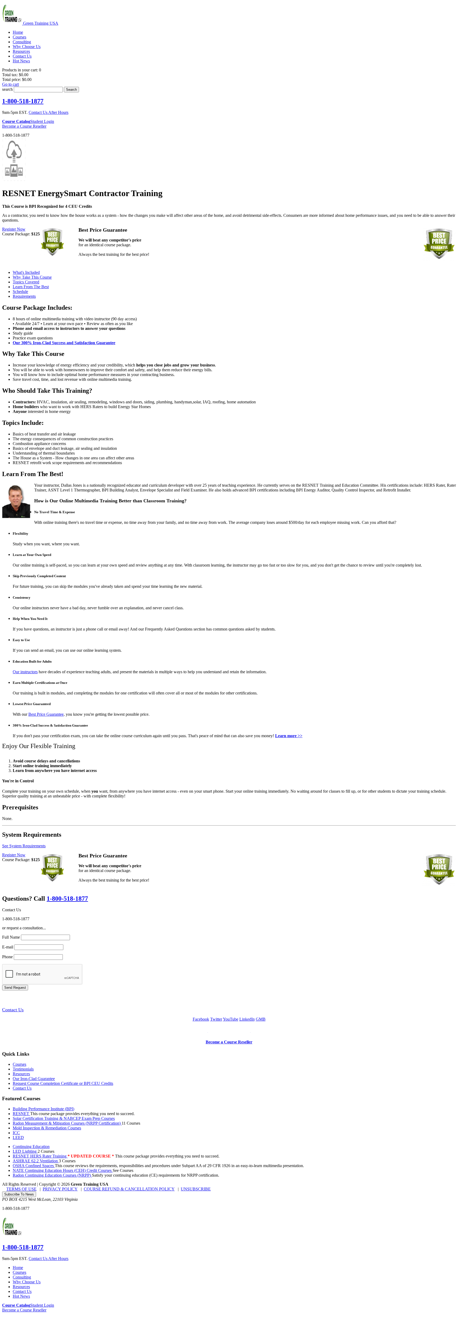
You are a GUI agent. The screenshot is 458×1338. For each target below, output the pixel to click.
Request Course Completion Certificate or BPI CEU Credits (63, 1083)
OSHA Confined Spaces (34, 1165)
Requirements (24, 296)
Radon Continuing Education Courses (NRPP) (52, 1175)
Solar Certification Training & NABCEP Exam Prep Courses (64, 1118)
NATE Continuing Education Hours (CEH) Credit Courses (63, 1170)
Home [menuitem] (18, 32)
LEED (18, 1137)
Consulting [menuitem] (22, 42)
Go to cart (10, 84)
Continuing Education (31, 1146)
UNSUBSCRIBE (196, 1189)
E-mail (7, 947)
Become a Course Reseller (24, 126)
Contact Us (13, 1009)
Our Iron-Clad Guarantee (34, 1078)
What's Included (26, 272)
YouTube (230, 1019)
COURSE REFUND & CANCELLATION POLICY (129, 1189)
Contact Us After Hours (48, 112)
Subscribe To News (19, 1194)
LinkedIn (247, 1019)
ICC (16, 1132)
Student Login (42, 121)
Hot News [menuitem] (21, 61)
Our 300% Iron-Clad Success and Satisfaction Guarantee (64, 342)
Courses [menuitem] (19, 37)
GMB (261, 1019)
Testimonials (23, 1069)
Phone (7, 957)
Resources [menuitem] (21, 51)
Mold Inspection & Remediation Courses (47, 1128)
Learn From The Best (31, 286)
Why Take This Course (32, 277)
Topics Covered (26, 282)
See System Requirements (24, 846)
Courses (19, 1064)
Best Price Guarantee (46, 714)
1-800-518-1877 (22, 101)
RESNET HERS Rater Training (40, 1156)
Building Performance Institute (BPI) (43, 1109)
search (7, 89)
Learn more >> (288, 735)
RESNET (21, 1113)
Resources (21, 1074)
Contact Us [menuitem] (22, 56)
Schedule (20, 291)
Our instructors (25, 672)
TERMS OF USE (21, 1189)
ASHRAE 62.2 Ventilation (36, 1161)
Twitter (216, 1019)
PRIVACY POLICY (60, 1189)
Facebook (201, 1019)
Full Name (11, 937)
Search (71, 90)
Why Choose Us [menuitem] (27, 46)
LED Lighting (25, 1151)
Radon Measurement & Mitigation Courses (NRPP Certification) (67, 1123)
